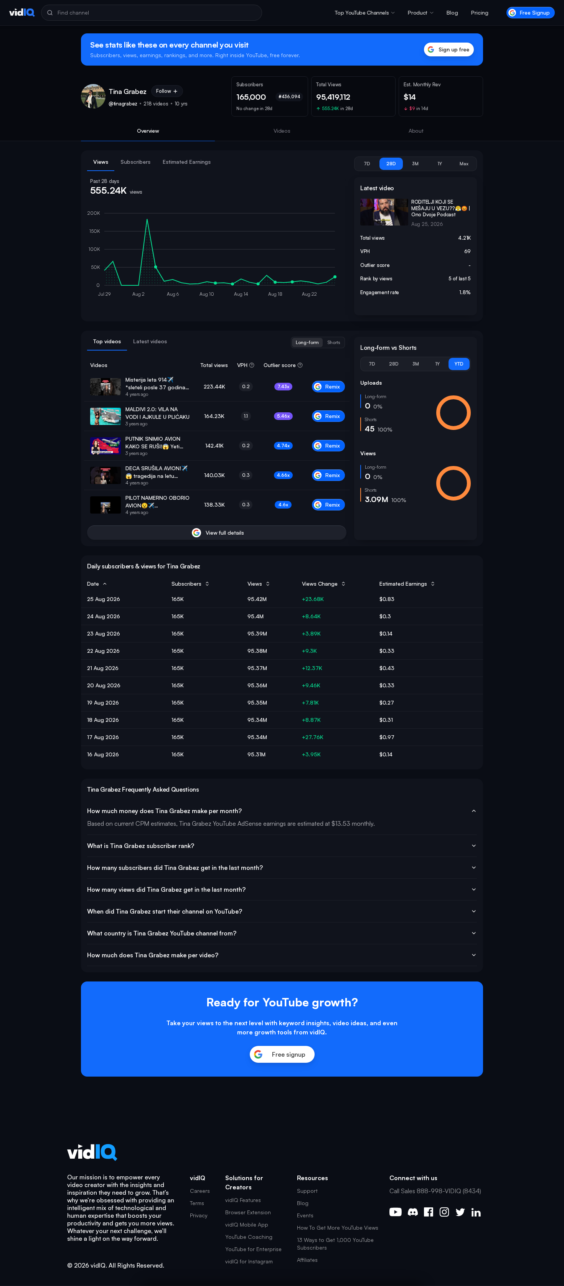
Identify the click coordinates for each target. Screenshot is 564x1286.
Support (307, 1190)
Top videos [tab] (107, 341)
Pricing (479, 12)
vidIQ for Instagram (249, 1261)
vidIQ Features (243, 1200)
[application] (216, 255)
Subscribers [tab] (135, 161)
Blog (452, 12)
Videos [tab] (282, 130)
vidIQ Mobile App (246, 1224)
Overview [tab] (148, 130)
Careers (200, 1190)
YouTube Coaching (248, 1236)
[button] (365, 13)
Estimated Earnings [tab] (187, 161)
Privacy (199, 1215)
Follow (163, 91)
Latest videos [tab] (150, 341)
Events (305, 1215)
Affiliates (307, 1259)
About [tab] (416, 130)
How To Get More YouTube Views (337, 1227)
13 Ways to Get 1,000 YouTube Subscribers (335, 1244)
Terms (197, 1203)
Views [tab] (100, 161)
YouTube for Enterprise (253, 1249)
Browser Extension (248, 1212)
